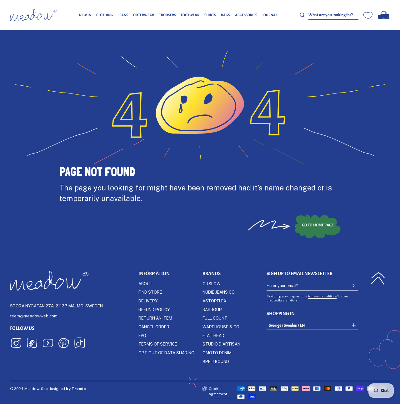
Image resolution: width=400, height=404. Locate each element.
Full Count (214, 318)
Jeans (123, 15)
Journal (269, 15)
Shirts (210, 15)
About (145, 283)
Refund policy (154, 309)
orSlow (211, 283)
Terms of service (157, 343)
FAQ (142, 335)
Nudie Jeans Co (218, 292)
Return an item (155, 318)
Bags (225, 15)
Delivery (148, 300)
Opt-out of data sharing (166, 352)
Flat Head (213, 335)
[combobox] (333, 15)
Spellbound (215, 361)
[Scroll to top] (378, 278)
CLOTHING (104, 15)
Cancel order (153, 326)
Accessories (246, 15)
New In (85, 15)
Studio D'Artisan (221, 343)
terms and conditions (322, 296)
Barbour (212, 309)
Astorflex (214, 300)
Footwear (190, 15)
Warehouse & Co (220, 326)
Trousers (167, 15)
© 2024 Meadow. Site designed (48, 388)
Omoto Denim (217, 352)
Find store (150, 292)
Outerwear (143, 15)
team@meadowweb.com (34, 315)
